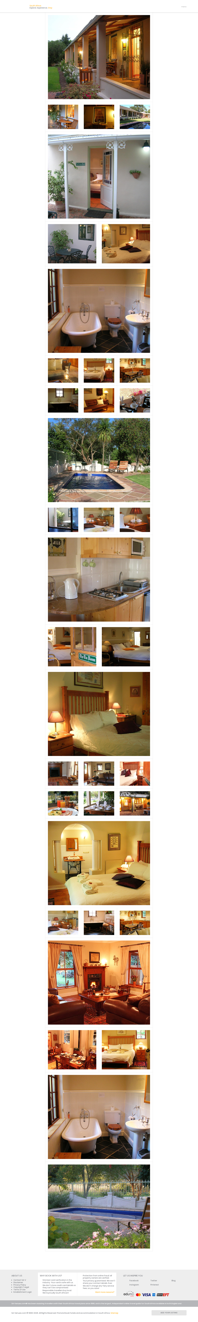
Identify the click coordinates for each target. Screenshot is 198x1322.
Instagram (134, 1285)
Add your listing (169, 1313)
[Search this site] (163, 7)
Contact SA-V (19, 1280)
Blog (174, 1280)
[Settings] (173, 7)
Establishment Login (22, 1292)
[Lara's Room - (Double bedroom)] (126, 243)
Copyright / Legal (21, 1287)
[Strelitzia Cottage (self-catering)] (135, 923)
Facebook (134, 1280)
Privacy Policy (19, 1285)
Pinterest (154, 1285)
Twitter (153, 1280)
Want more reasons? (104, 1292)
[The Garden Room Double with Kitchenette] (99, 176)
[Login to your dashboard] (168, 7)
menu (179, 7)
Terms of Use (19, 1289)
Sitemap (114, 1313)
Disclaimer (18, 1282)
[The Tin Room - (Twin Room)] (126, 646)
